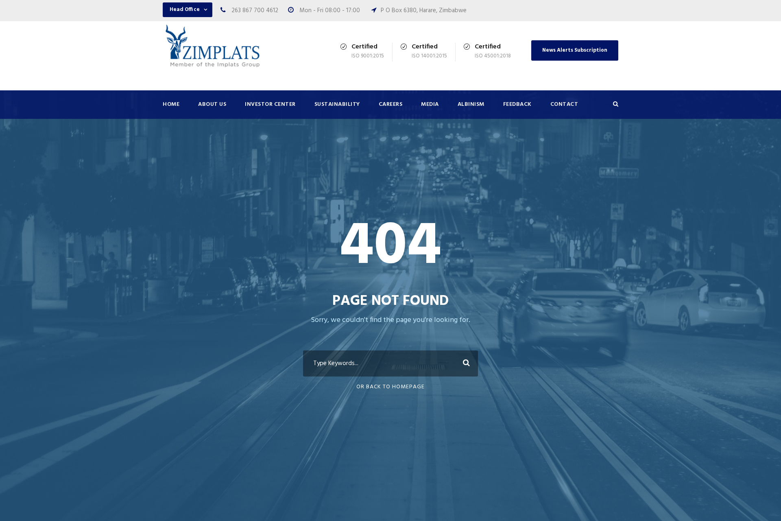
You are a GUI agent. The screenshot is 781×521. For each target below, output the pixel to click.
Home (171, 104)
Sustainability (337, 104)
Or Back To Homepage (390, 387)
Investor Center (270, 104)
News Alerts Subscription (574, 50)
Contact (564, 104)
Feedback (517, 104)
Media (430, 104)
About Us (212, 104)
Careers (391, 104)
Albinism (471, 104)
